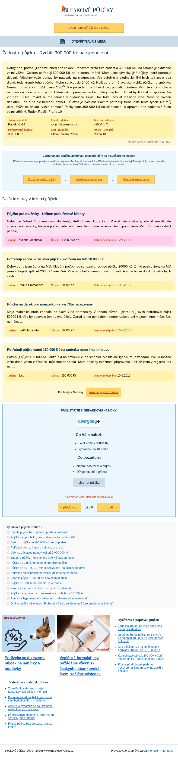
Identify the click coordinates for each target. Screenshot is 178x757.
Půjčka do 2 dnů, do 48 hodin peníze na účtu (39, 562)
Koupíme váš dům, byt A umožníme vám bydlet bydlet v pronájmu (30, 699)
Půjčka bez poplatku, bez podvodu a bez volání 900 (43, 537)
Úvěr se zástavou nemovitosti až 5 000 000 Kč (40, 552)
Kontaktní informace (160, 750)
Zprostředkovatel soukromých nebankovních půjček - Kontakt (27, 690)
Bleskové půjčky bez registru (86, 2)
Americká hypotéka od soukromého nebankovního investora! (49, 598)
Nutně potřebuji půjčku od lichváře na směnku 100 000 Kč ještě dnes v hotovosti (140, 638)
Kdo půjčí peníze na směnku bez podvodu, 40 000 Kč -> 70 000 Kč (139, 648)
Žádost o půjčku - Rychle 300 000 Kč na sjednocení (43, 557)
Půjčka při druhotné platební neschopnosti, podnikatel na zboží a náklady (140, 668)
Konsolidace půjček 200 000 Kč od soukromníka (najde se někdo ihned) (141, 657)
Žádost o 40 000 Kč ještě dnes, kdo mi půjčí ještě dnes (140, 627)
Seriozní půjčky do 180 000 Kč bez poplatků (38, 542)
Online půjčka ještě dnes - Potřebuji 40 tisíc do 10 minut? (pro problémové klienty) (62, 603)
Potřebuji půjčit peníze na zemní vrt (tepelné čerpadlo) (45, 573)
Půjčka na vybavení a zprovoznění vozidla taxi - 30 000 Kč (47, 593)
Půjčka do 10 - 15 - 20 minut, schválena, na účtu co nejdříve (48, 568)
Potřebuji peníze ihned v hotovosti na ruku (37, 547)
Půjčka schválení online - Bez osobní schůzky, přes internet (31, 716)
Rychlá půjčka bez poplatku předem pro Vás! (39, 532)
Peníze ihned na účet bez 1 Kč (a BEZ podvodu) (41, 588)
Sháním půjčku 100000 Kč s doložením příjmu (39, 578)
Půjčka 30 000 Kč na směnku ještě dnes (36, 583)
